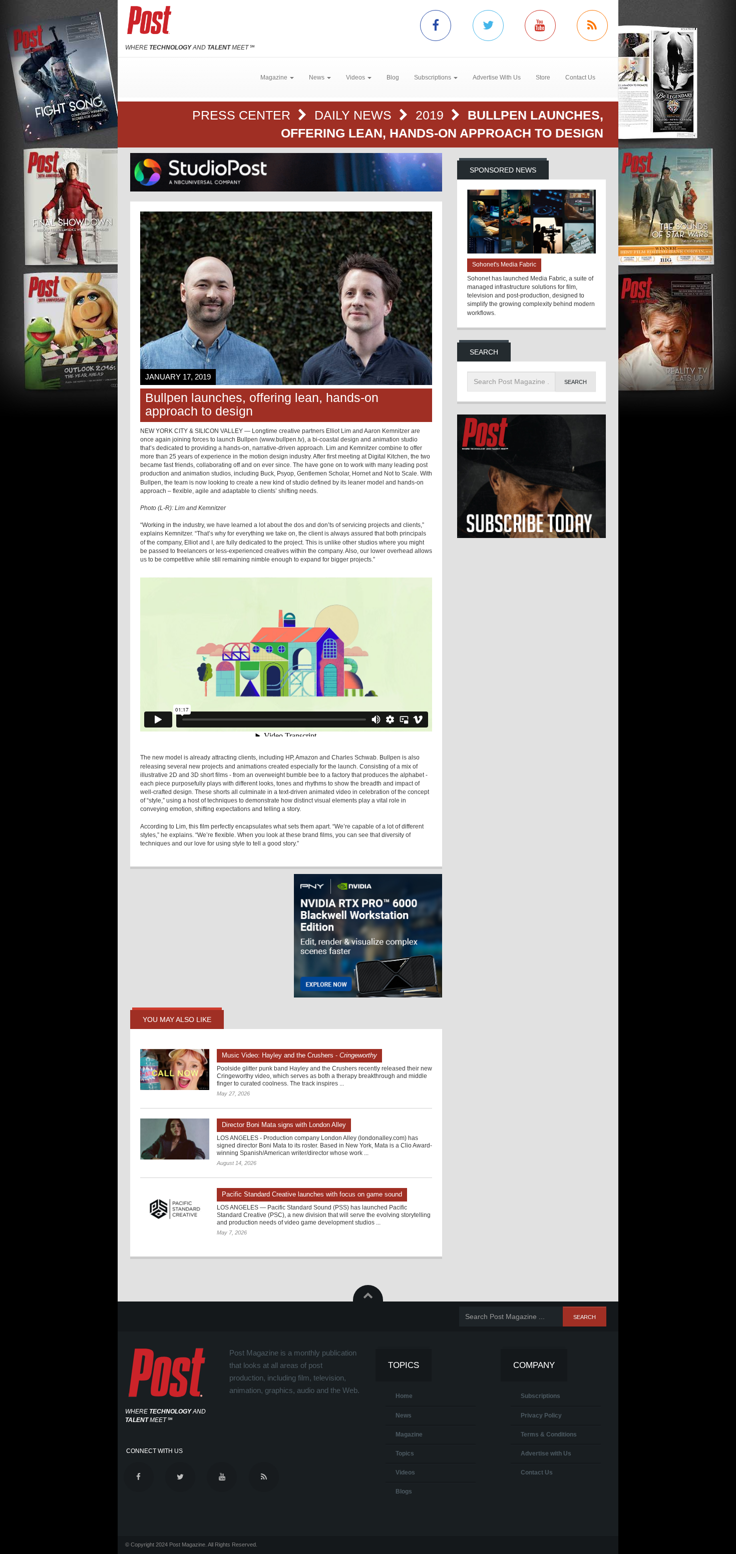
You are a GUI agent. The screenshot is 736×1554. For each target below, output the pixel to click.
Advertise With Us (497, 77)
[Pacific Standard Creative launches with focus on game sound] (174, 1208)
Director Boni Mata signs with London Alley (284, 1124)
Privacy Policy (541, 1415)
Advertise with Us (546, 1453)
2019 (431, 115)
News (404, 1415)
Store (543, 77)
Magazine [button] (274, 77)
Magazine (409, 1434)
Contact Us (580, 77)
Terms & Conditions (549, 1434)
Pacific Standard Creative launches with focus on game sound (312, 1194)
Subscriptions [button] (433, 77)
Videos (405, 1472)
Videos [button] (356, 77)
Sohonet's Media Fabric (504, 264)
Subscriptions (540, 1396)
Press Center (243, 115)
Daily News (354, 115)
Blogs (404, 1491)
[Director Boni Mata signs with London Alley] (174, 1139)
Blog (393, 77)
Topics (405, 1453)
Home (404, 1396)
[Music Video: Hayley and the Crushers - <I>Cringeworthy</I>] (174, 1069)
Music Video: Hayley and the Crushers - (299, 1055)
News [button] (317, 77)
